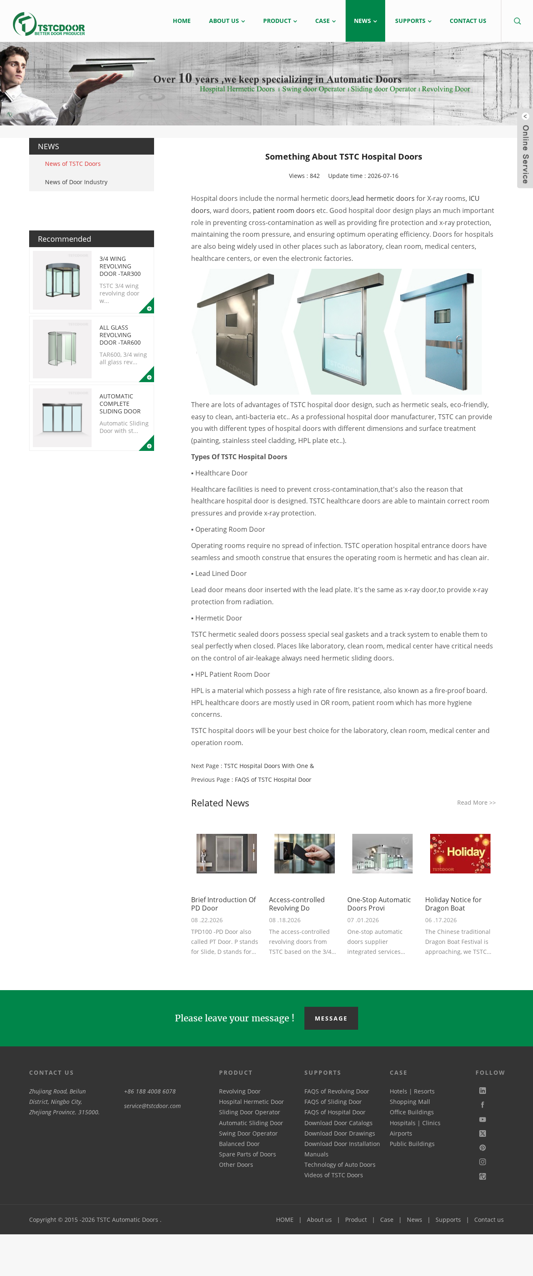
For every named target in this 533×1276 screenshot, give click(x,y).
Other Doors (236, 1164)
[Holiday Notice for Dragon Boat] (460, 853)
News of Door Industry (76, 182)
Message (331, 1018)
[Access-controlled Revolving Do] (304, 853)
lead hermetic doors (383, 198)
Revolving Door (240, 1091)
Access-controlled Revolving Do (297, 904)
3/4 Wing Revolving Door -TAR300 (120, 266)
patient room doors (284, 210)
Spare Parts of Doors (247, 1154)
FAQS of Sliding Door (333, 1102)
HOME (285, 1219)
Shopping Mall (410, 1102)
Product (356, 1219)
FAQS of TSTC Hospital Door (273, 779)
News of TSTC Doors (73, 164)
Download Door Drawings (339, 1133)
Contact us (489, 1219)
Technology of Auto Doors (340, 1164)
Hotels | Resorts (412, 1091)
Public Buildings (412, 1144)
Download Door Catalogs (338, 1123)
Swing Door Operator (248, 1133)
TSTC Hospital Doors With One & (269, 766)
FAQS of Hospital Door (335, 1112)
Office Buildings (412, 1112)
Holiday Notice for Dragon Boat (453, 904)
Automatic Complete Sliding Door (120, 403)
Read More (476, 802)
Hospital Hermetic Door (251, 1102)
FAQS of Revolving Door (336, 1091)
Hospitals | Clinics (415, 1123)
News (414, 1219)
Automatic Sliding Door (251, 1123)
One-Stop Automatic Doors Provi (379, 904)
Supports (448, 1219)
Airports (401, 1133)
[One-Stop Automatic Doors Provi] (382, 853)
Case (387, 1219)
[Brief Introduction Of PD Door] (226, 853)
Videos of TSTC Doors (333, 1175)
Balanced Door (239, 1144)
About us (319, 1219)
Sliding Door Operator (249, 1112)
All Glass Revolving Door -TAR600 (120, 334)
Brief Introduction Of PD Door (223, 904)
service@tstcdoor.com (152, 1106)
